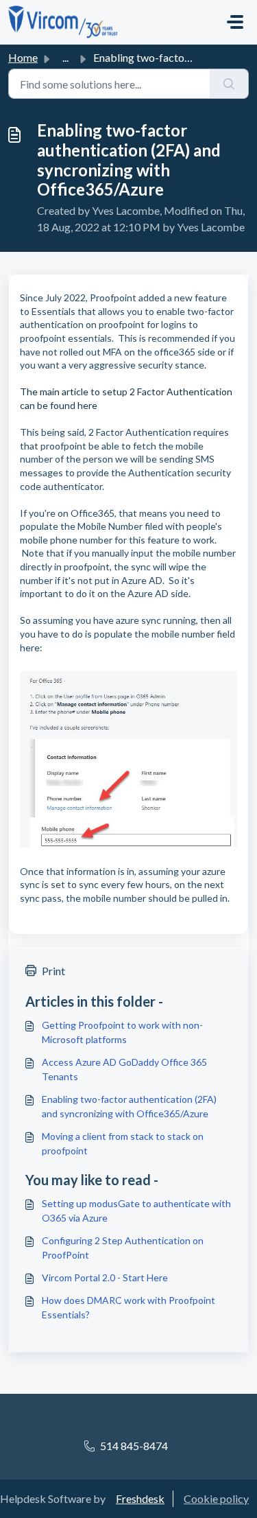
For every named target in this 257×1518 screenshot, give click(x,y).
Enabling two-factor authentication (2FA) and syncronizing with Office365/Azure (129, 1106)
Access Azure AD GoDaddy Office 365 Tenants (124, 1069)
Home (23, 57)
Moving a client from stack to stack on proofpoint (123, 1143)
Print (53, 970)
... (65, 57)
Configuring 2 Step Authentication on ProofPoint (123, 1248)
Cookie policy (216, 1498)
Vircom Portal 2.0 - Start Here (105, 1277)
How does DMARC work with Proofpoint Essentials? (128, 1307)
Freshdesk (140, 1498)
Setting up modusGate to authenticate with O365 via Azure (136, 1211)
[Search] (229, 84)
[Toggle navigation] (235, 22)
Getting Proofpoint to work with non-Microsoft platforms (122, 1032)
